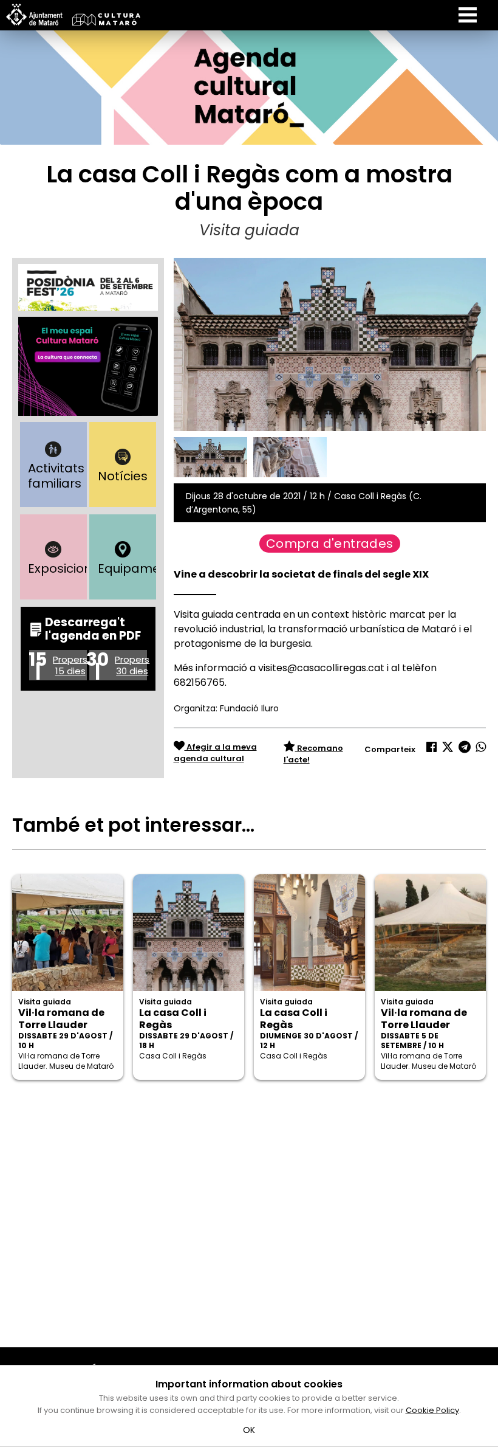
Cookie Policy (432, 1410)
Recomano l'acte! (313, 754)
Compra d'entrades (330, 543)
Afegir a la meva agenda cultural (215, 753)
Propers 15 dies (70, 665)
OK (249, 1430)
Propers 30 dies (132, 665)
